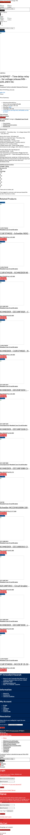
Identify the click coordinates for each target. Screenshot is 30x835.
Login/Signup (4, 735)
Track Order (7, 711)
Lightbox (2, 73)
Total (4, 108)
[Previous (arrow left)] (0, 834)
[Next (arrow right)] (2, 834)
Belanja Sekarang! (5, 2)
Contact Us (6, 695)
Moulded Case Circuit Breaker (9, 229)
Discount (6, 107)
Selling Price (6, 105)
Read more (3, 278)
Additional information (10, 125)
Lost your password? (15, 784)
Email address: (4, 724)
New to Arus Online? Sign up (7, 790)
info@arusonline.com (9, 683)
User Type (3, 811)
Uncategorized (4, 425)
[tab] (16, 123)
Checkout (6, 708)
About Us (6, 693)
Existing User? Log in (5, 816)
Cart (4, 707)
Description (6, 123)
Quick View (3, 240)
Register (2, 813)
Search (2, 10)
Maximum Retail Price (9, 103)
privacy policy (6, 802)
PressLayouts (14, 730)
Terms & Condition (8, 696)
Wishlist (5, 710)
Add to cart (3, 238)
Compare (3, 117)
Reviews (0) (6, 126)
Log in (2, 787)
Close (9, 735)
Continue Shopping (5, 830)
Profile (5, 705)
